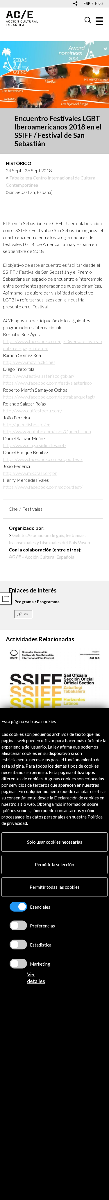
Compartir (5, 598)
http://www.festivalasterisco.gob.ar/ (38, 376)
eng (99, 3)
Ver (26, 614)
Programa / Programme (37, 601)
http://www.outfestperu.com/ (32, 410)
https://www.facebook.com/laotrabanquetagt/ (49, 396)
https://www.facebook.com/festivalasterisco (47, 383)
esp (87, 3)
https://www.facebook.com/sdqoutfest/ (43, 459)
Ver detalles (36, 977)
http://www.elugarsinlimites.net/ (34, 445)
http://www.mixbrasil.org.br (30, 473)
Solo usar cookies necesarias (54, 842)
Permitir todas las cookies (55, 887)
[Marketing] (18, 963)
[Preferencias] (18, 925)
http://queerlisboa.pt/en (26, 424)
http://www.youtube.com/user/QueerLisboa (47, 431)
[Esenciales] (18, 907)
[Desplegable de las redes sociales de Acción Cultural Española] (75, 4)
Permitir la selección (54, 864)
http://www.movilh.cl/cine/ (29, 362)
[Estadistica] (18, 944)
